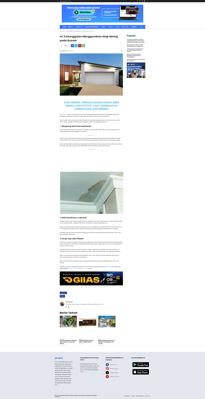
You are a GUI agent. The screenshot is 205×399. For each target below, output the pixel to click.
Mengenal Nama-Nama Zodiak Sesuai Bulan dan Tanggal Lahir (135, 45)
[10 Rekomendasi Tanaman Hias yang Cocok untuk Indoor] (68, 327)
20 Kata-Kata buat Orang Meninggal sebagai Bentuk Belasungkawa (134, 56)
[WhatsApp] (83, 45)
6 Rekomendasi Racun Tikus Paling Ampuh (86, 341)
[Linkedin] (68, 306)
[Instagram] (140, 1)
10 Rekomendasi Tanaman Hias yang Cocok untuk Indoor (68, 342)
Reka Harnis (64, 50)
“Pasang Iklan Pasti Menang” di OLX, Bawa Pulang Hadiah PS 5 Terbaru (135, 50)
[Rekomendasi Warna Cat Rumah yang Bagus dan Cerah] (106, 327)
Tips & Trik (62, 31)
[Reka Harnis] (62, 304)
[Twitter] (142, 1)
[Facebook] (138, 1)
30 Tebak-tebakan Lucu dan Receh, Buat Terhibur (136, 60)
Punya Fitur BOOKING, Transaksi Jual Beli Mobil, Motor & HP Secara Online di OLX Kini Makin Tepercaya (136, 41)
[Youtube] (144, 1)
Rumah (62, 296)
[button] (141, 27)
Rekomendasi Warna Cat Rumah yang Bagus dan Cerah (106, 342)
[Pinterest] (79, 45)
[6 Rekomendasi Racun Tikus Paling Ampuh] (87, 327)
